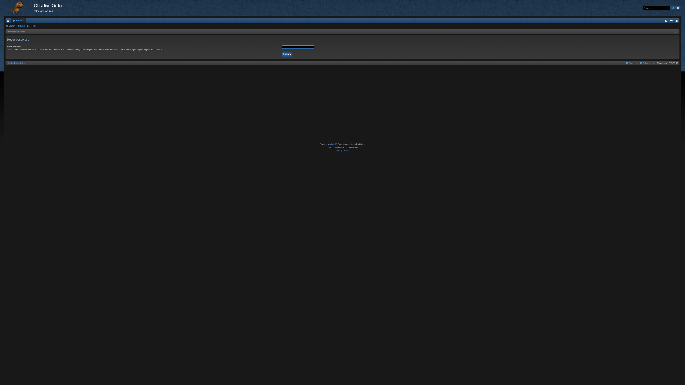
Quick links (9, 21)
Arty (336, 147)
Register (33, 26)
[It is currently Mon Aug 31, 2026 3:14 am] (676, 32)
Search (12, 26)
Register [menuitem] (677, 21)
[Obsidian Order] (19, 8)
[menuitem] (666, 20)
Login (22, 26)
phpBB (333, 144)
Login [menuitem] (672, 21)
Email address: (14, 47)
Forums (20, 20)
